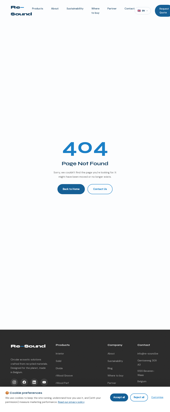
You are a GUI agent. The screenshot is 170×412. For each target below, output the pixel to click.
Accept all (119, 397)
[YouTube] (44, 382)
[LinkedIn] (34, 382)
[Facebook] (24, 382)
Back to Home (71, 189)
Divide (59, 368)
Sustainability (75, 8)
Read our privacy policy (71, 402)
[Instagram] (14, 382)
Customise (157, 397)
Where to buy (115, 375)
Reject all (139, 397)
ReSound (21, 11)
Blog (110, 368)
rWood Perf (62, 383)
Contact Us (100, 189)
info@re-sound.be (147, 353)
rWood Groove (64, 375)
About (55, 8)
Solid (58, 361)
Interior (60, 353)
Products (37, 8)
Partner (112, 8)
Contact (130, 8)
